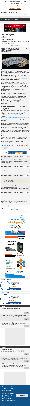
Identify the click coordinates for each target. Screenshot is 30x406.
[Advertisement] (15, 336)
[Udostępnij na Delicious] (15, 146)
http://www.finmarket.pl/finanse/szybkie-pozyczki (14, 117)
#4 (2, 176)
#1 (1, 52)
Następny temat (21, 41)
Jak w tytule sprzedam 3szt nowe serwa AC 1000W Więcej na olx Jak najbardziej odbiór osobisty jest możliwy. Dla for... (14, 359)
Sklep (14, 16)
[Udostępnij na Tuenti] (7, 146)
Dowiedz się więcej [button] (7, 403)
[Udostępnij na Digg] (10, 146)
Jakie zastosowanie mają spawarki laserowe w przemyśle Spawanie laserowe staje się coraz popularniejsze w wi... (14, 324)
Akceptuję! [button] (22, 395)
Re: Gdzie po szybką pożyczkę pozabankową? (15, 156)
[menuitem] (13, 19)
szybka (5, 147)
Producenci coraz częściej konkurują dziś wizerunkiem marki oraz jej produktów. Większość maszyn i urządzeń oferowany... (14, 310)
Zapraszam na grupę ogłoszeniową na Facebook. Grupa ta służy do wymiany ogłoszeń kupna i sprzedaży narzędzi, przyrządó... (14, 366)
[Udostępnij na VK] (17, 146)
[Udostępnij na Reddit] (12, 146)
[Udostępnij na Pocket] (27, 146)
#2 (2, 157)
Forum (9, 16)
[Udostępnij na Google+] (22, 146)
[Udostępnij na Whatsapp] (24, 146)
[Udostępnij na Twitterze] (5, 146)
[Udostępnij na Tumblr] (19, 146)
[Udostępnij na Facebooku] (2, 146)
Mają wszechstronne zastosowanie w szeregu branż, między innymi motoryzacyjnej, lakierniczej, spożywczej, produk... (14, 317)
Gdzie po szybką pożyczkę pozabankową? (7, 37)
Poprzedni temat (12, 41)
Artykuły (20, 16)
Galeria (25, 16)
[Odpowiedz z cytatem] (26, 48)
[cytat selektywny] (24, 48)
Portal (4, 16)
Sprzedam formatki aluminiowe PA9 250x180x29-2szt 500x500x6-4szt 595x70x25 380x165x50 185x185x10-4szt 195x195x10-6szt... (14, 352)
